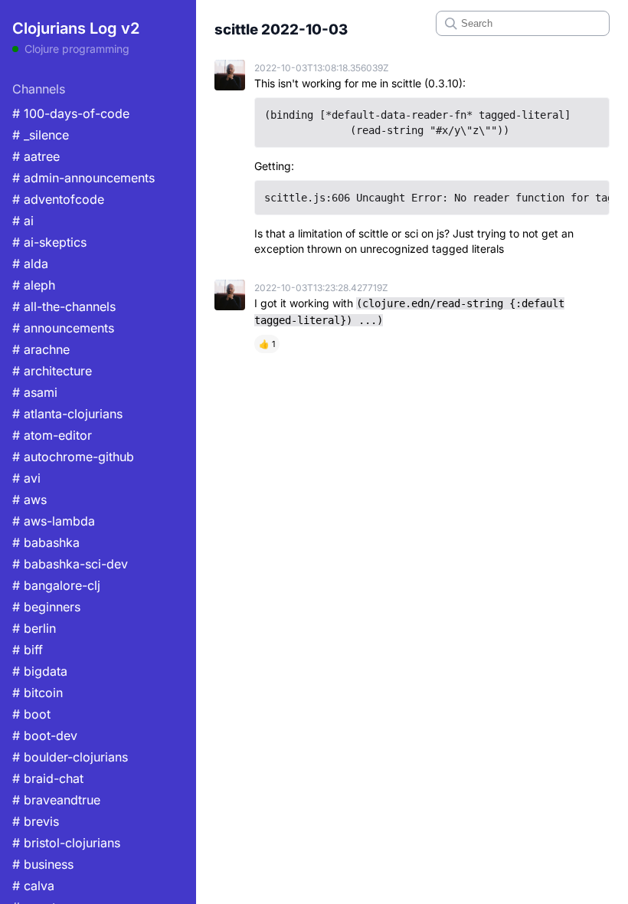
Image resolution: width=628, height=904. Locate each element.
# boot (31, 714)
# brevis (35, 821)
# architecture (52, 370)
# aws (29, 499)
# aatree (36, 156)
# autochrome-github (73, 456)
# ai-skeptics (49, 242)
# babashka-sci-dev (70, 564)
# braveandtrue (56, 799)
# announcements (63, 328)
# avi (26, 478)
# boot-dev (44, 735)
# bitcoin (37, 692)
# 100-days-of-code (70, 113)
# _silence (40, 134)
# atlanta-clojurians (67, 413)
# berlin (34, 628)
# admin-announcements (83, 177)
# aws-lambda (53, 521)
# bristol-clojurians (66, 842)
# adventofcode (58, 199)
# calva (33, 885)
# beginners (46, 606)
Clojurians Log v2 (75, 28)
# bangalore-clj (56, 585)
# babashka (46, 542)
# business (43, 864)
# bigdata (39, 671)
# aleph (33, 285)
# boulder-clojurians (70, 757)
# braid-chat (47, 778)
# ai (23, 220)
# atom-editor (52, 435)
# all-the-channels (64, 306)
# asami (34, 392)
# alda (30, 263)
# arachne (41, 349)
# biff (27, 649)
